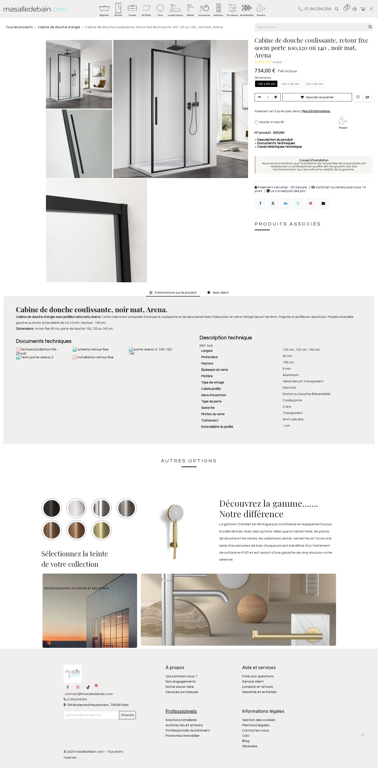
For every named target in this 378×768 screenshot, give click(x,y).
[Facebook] (260, 203)
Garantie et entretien (259, 692)
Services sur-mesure (182, 692)
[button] (336, 9)
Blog (245, 741)
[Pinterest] (310, 203)
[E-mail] (323, 203)
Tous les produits (19, 27)
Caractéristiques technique (278, 146)
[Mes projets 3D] (354, 9)
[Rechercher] (370, 27)
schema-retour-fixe (92, 349)
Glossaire (249, 746)
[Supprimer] (259, 97)
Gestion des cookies (258, 720)
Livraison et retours (257, 686)
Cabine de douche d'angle (59, 27)
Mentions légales (256, 725)
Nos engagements (181, 681)
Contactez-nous (256, 730)
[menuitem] (104, 9)
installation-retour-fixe (95, 357)
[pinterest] (96, 687)
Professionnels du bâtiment (188, 730)
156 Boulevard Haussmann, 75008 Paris (97, 705)
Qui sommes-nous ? (181, 676)
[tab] (173, 292)
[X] (273, 203)
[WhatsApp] (298, 203)
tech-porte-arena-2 (36, 357)
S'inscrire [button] (127, 715)
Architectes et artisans (184, 725)
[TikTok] (88, 687)
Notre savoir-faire (180, 686)
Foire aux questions (258, 676)
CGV (245, 735)
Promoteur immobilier (183, 735)
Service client (253, 681)
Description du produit (274, 139)
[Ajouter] (276, 97)
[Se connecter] (372, 8)
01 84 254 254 (317, 9)
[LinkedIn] (285, 203)
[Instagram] (77, 687)
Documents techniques (275, 143)
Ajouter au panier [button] (319, 97)
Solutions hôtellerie (181, 720)
